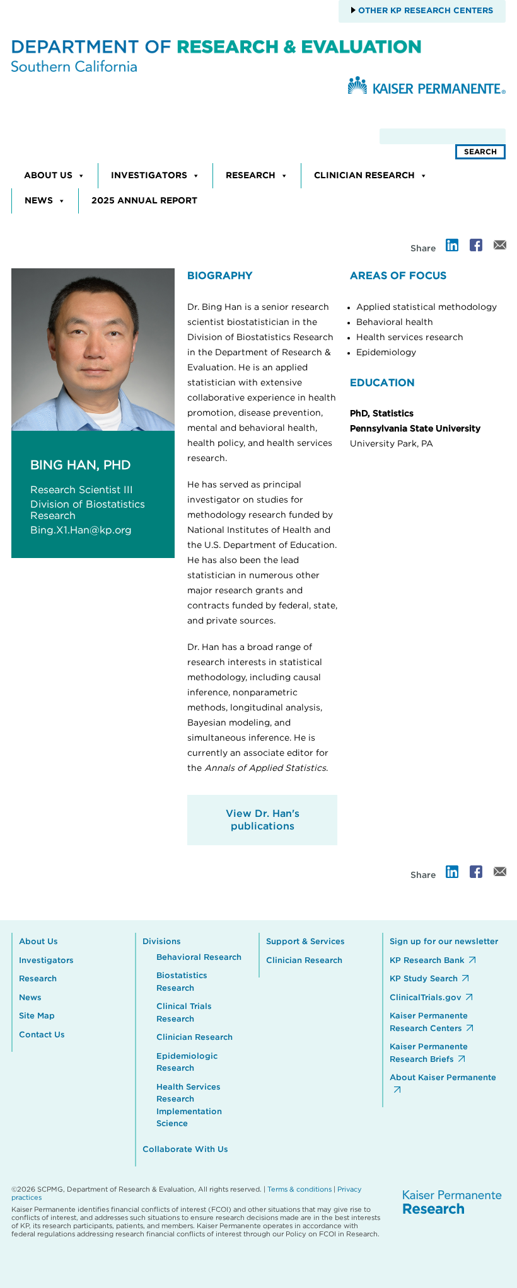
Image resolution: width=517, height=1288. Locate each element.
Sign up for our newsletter (444, 942)
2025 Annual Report (144, 201)
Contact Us (42, 1035)
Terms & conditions (299, 1189)
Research (251, 175)
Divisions (161, 942)
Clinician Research (364, 175)
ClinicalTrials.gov (426, 998)
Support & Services (305, 942)
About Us (48, 175)
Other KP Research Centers (424, 11)
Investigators (149, 175)
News (39, 201)
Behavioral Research (198, 958)
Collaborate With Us (185, 1150)
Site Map (37, 1016)
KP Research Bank (427, 961)
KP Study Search (424, 979)
